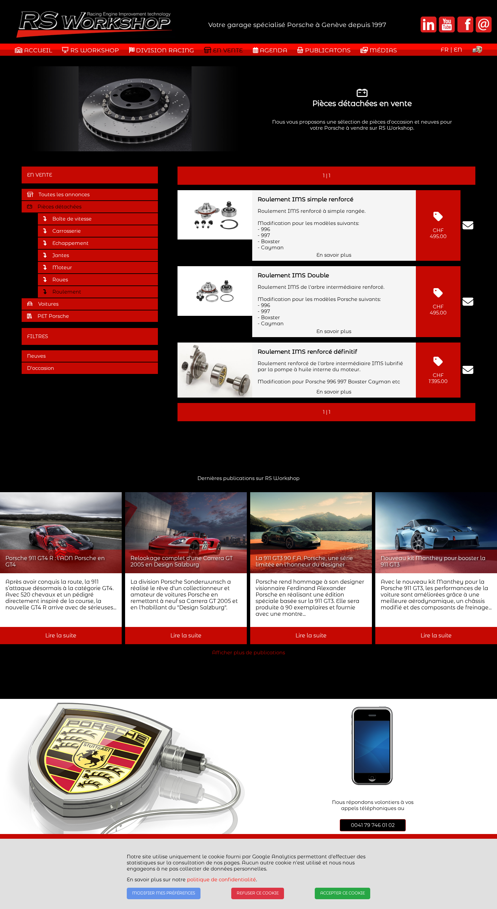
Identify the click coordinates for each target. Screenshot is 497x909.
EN (458, 49)
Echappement (70, 243)
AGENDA (272, 50)
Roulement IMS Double (293, 275)
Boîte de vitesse (72, 219)
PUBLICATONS (327, 50)
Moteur (62, 267)
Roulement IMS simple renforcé (305, 199)
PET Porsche (53, 316)
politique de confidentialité (221, 880)
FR (445, 49)
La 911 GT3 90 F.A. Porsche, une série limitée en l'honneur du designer (304, 561)
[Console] (477, 50)
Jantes (60, 255)
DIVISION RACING (164, 50)
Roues (60, 280)
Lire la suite (60, 635)
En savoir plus (333, 255)
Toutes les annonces (64, 195)
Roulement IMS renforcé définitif (307, 351)
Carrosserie (66, 231)
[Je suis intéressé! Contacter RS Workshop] (468, 225)
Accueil (37, 50)
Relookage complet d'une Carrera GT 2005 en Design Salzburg (182, 561)
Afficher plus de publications (248, 653)
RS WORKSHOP (94, 50)
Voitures (48, 304)
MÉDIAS (382, 50)
